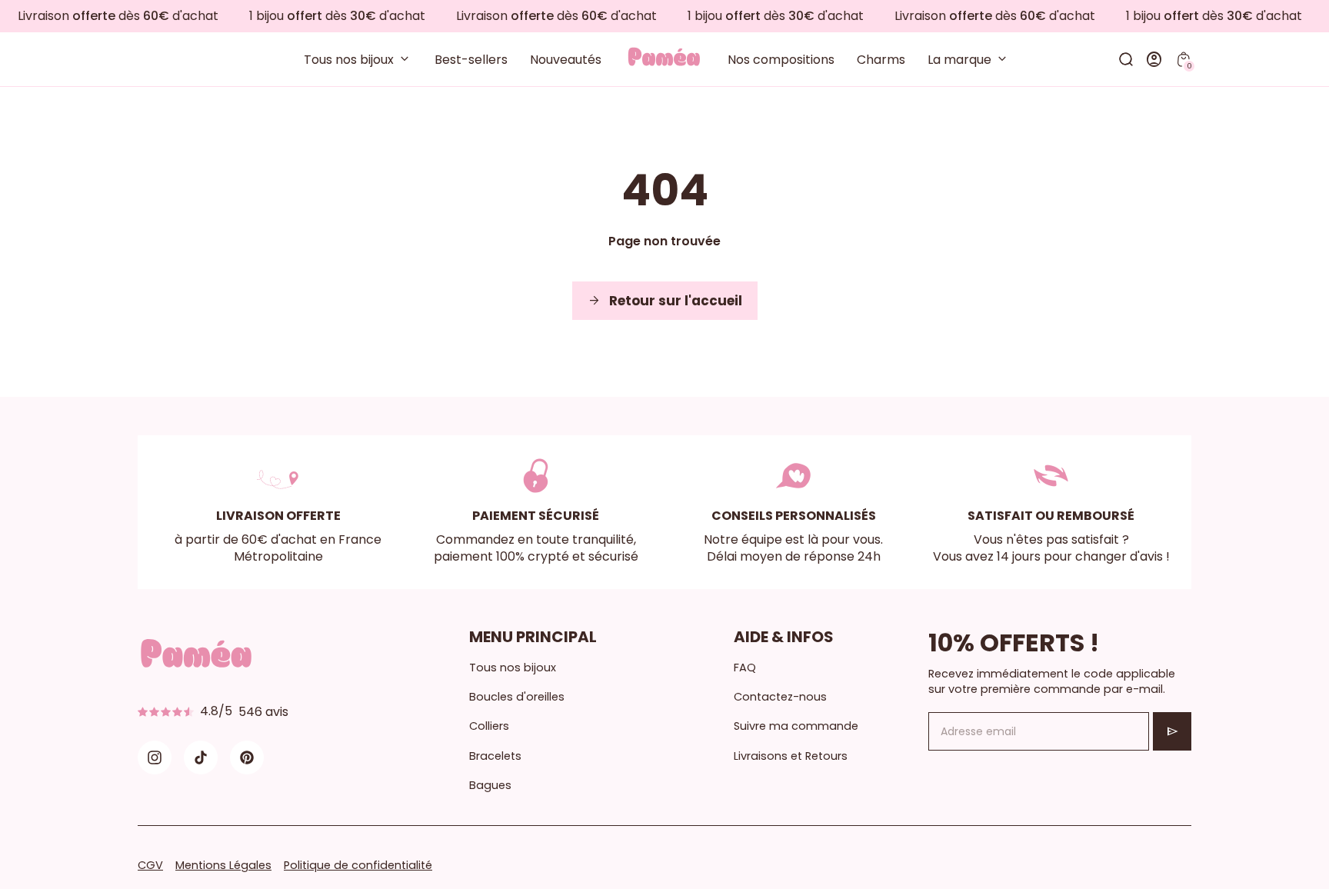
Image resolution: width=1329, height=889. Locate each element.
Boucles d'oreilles (517, 696)
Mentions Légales (223, 865)
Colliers (489, 726)
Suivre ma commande (796, 726)
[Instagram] (155, 757)
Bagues (490, 785)
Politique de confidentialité (358, 865)
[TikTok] (201, 757)
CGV (150, 865)
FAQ (745, 667)
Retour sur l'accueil (665, 300)
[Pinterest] (247, 757)
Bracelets (495, 756)
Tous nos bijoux (512, 667)
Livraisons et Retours (791, 756)
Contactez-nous (780, 696)
